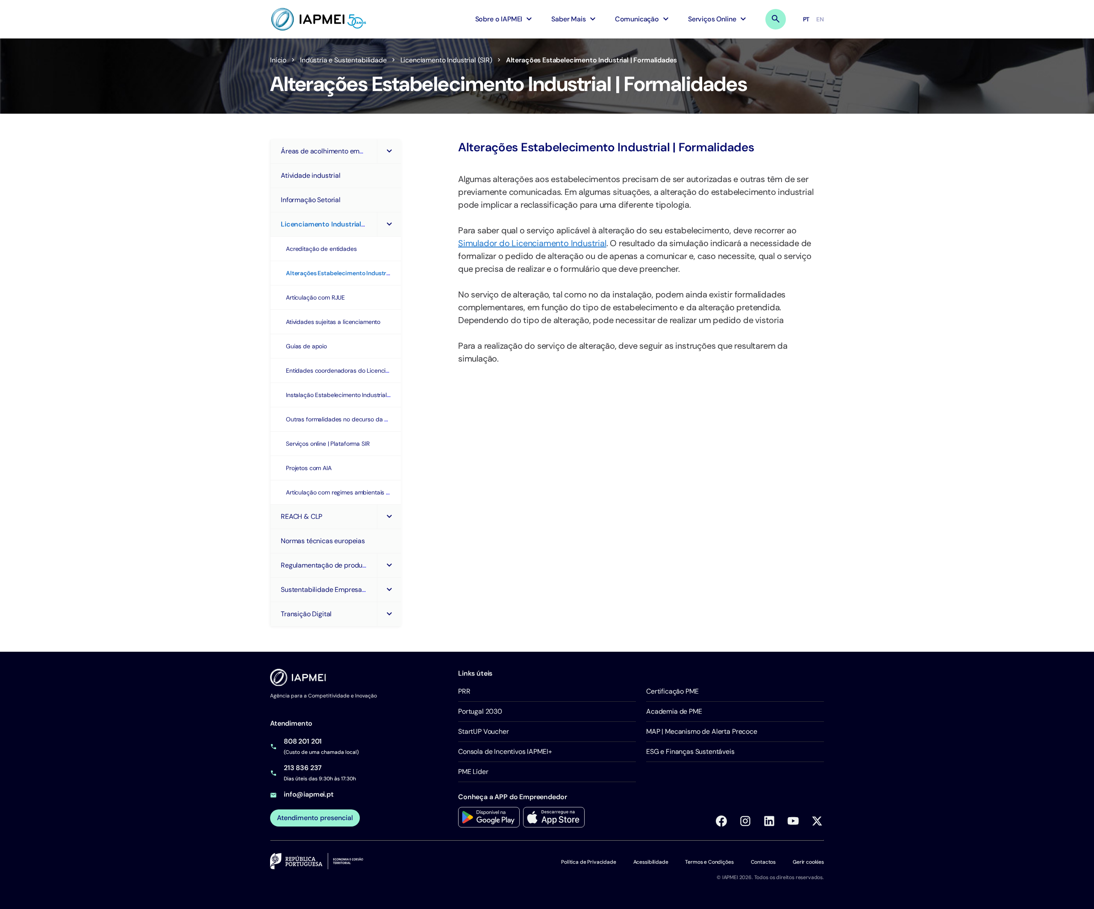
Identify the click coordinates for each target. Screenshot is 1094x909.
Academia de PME (674, 711)
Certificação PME (672, 691)
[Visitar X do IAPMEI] (817, 821)
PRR (464, 691)
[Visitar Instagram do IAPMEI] (745, 821)
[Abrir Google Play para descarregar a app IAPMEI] (489, 817)
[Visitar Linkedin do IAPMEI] (769, 821)
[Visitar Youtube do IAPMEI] (793, 821)
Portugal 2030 (480, 711)
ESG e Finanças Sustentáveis (690, 751)
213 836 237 (303, 767)
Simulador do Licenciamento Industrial (532, 243)
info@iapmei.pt (309, 794)
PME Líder (473, 771)
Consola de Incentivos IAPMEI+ (505, 751)
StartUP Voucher (483, 731)
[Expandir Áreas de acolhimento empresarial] (389, 151)
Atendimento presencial (315, 817)
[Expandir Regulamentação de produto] (389, 565)
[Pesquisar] (775, 19)
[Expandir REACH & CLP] (389, 517)
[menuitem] (505, 19)
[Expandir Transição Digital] (389, 614)
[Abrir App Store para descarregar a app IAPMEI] (554, 817)
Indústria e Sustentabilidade (343, 60)
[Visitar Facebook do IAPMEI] (721, 821)
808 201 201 (303, 741)
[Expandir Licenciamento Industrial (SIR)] (389, 224)
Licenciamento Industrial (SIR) (446, 60)
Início (278, 60)
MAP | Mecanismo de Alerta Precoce (701, 731)
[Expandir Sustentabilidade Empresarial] (389, 590)
